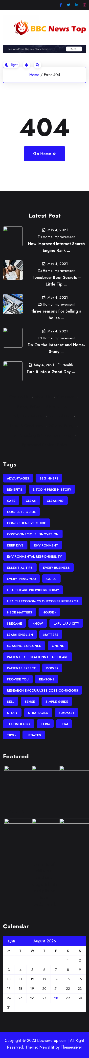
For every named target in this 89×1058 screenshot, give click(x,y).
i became (14, 623)
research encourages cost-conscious (42, 690)
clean (31, 500)
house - (49, 612)
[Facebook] (61, 5)
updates (33, 735)
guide (51, 579)
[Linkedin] (76, 5)
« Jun (11, 940)
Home (34, 75)
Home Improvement (59, 236)
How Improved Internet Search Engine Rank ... (56, 247)
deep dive (15, 545)
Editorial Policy (61, 426)
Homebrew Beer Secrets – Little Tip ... (56, 281)
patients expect (21, 668)
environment (46, 545)
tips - (11, 735)
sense (30, 701)
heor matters (19, 612)
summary (66, 712)
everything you (21, 579)
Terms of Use (59, 416)
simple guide (56, 701)
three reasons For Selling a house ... (56, 314)
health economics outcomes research (42, 601)
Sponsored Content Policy (44, 445)
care (11, 500)
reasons (46, 679)
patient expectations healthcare (37, 657)
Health (68, 364)
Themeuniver (71, 1047)
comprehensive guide (26, 523)
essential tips (20, 567)
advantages (18, 478)
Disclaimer (65, 397)
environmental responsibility (34, 556)
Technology (18, 724)
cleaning (55, 500)
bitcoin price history (52, 489)
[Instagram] (84, 5)
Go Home (42, 154)
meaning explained (24, 645)
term (45, 724)
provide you (18, 679)
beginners (49, 478)
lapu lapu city (66, 623)
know (37, 623)
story (12, 712)
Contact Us (18, 397)
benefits (14, 489)
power (52, 668)
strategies (38, 712)
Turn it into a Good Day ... (50, 372)
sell (10, 701)
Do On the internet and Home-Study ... (56, 348)
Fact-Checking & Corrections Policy (41, 435)
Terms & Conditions (26, 426)
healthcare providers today (33, 590)
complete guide (21, 512)
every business (56, 567)
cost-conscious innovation (33, 534)
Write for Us (56, 407)
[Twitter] (68, 5)
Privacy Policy (28, 407)
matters (50, 634)
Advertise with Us (27, 416)
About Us (42, 397)
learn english (20, 634)
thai (64, 724)
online (58, 645)
